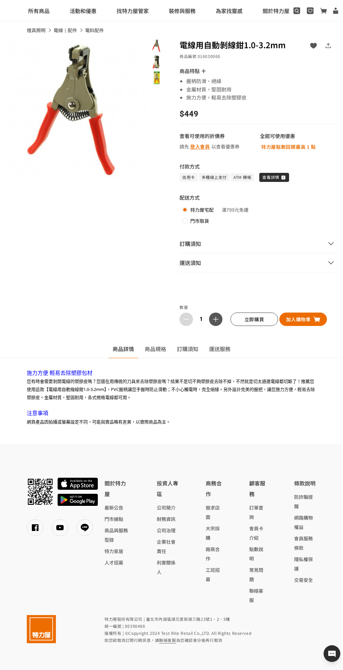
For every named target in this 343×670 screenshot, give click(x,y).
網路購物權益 (303, 522)
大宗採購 (213, 533)
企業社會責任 (166, 546)
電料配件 (94, 30)
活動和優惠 (83, 11)
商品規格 (155, 349)
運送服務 (219, 349)
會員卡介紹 (256, 533)
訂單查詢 (256, 512)
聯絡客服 (256, 595)
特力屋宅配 (202, 209)
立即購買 (254, 319)
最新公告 (114, 507)
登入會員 (200, 146)
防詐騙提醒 (303, 501)
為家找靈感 (229, 11)
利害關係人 (166, 567)
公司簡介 (166, 507)
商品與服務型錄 (116, 535)
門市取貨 (199, 220)
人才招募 (114, 562)
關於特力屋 (276, 11)
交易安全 (303, 580)
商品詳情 (123, 349)
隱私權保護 (303, 564)
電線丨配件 (65, 30)
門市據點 (114, 519)
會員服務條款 (303, 543)
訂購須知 (187, 349)
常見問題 (256, 574)
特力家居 (114, 551)
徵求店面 (213, 512)
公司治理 (166, 530)
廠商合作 (213, 554)
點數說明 (256, 554)
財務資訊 (166, 519)
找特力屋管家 (133, 11)
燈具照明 (36, 30)
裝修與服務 (182, 11)
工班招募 (213, 574)
